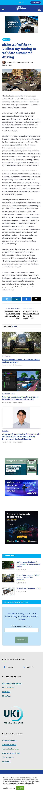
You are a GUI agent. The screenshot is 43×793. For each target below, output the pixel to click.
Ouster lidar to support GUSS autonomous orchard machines (27, 577)
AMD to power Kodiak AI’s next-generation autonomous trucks (28, 564)
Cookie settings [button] (9, 788)
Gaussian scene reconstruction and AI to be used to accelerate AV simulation (20, 398)
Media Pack (6, 696)
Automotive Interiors (9, 740)
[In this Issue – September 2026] (8, 591)
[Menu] (3, 8)
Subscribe (35, 2)
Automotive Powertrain (10, 749)
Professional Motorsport (11, 753)
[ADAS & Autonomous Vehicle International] (22, 8)
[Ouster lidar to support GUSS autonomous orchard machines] (21, 343)
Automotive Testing (9, 745)
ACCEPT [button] (20, 788)
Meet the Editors (8, 688)
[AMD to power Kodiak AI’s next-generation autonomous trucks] (8, 565)
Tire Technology (8, 757)
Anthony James (15, 62)
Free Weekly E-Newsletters (12, 683)
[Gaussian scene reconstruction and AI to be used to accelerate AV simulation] (21, 380)
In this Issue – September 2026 (28, 588)
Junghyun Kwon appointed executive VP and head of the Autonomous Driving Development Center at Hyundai (20, 436)
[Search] (39, 8)
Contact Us (6, 692)
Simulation (6, 39)
